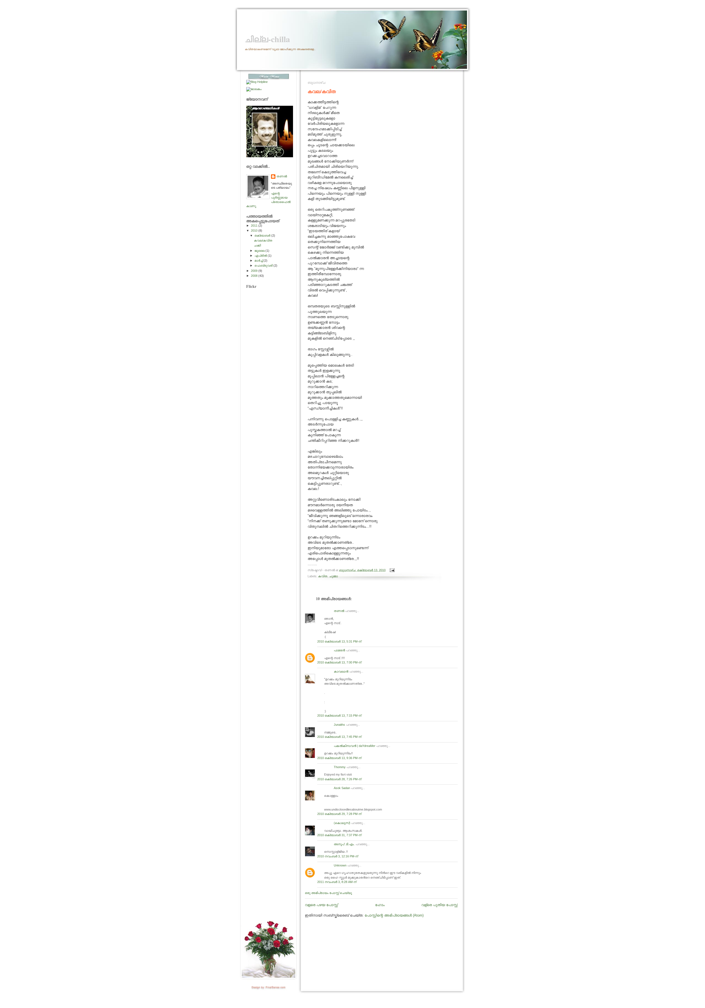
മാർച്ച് (259, 260)
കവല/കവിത (322, 91)
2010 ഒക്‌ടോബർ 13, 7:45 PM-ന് (339, 736)
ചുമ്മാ (333, 576)
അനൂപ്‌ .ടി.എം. (344, 844)
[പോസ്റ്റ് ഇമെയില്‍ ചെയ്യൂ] (391, 569)
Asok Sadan (342, 788)
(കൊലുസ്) (342, 823)
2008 (254, 275)
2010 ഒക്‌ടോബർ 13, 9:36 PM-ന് (339, 758)
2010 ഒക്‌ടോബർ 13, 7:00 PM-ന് (339, 662)
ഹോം (379, 905)
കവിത (322, 576)
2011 (254, 225)
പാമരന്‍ (339, 650)
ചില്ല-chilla (267, 39)
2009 (254, 270)
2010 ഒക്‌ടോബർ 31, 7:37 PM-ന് (339, 835)
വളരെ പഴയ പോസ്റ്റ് (321, 905)
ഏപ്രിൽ (261, 255)
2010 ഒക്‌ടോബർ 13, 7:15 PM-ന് (339, 715)
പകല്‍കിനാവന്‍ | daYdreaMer (354, 745)
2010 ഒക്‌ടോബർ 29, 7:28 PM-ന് (339, 813)
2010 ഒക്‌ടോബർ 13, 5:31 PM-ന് (339, 641)
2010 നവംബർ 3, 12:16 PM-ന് (337, 856)
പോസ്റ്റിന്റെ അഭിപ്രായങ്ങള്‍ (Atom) (394, 915)
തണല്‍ (339, 611)
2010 (254, 230)
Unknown (340, 865)
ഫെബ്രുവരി (263, 265)
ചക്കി (257, 245)
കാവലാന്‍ (341, 671)
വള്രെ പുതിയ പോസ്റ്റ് (439, 905)
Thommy (340, 767)
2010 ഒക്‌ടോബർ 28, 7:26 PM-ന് (339, 779)
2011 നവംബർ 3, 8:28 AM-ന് (336, 882)
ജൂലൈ (259, 250)
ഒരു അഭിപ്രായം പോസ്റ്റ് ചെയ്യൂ (328, 893)
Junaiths (339, 724)
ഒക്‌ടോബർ (262, 235)
